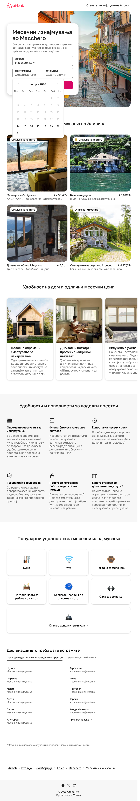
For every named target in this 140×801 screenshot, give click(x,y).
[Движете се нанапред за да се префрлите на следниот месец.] (58, 84)
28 (44, 126)
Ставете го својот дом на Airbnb (107, 5)
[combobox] (42, 63)
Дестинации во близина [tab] (82, 657)
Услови (77, 795)
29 (51, 126)
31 (18, 133)
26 (31, 126)
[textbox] (27, 75)
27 (38, 126)
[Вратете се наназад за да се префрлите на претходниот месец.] (18, 84)
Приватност (63, 795)
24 (18, 126)
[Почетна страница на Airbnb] (15, 5)
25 (24, 126)
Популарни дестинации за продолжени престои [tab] (35, 657)
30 (58, 126)
